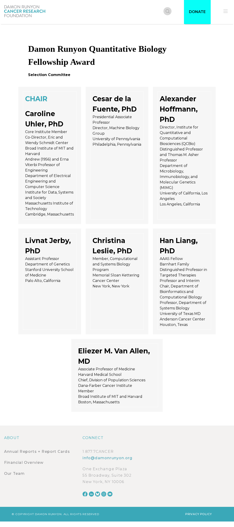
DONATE (197, 12)
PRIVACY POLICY (198, 514)
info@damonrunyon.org (107, 458)
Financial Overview (24, 462)
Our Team (14, 473)
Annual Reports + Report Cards (37, 451)
